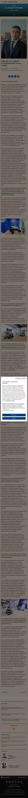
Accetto (14, 418)
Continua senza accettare (21, 378)
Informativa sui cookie (10, 400)
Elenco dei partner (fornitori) (8, 410)
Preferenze (14, 414)
